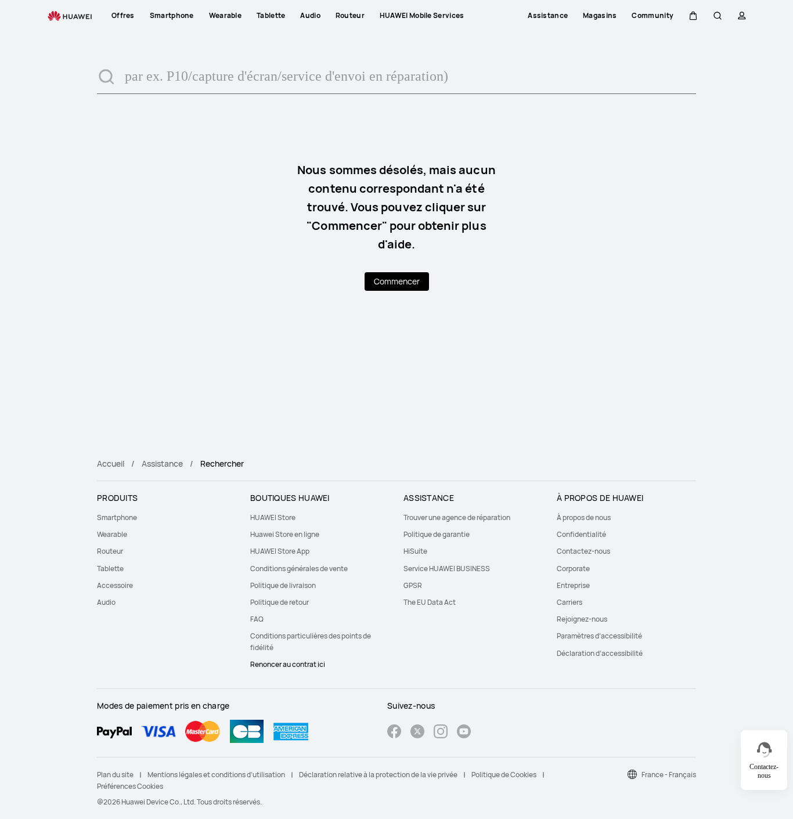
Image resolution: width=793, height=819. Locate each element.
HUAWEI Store (272, 517)
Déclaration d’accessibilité (600, 653)
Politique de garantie (436, 534)
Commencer (397, 281)
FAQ (257, 619)
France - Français (668, 775)
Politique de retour (279, 602)
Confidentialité (581, 534)
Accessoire (115, 585)
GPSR (412, 585)
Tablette (110, 568)
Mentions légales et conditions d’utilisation (216, 775)
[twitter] (417, 732)
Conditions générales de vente (299, 568)
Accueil (110, 463)
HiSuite (415, 551)
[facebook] (394, 732)
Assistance (162, 463)
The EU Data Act (429, 602)
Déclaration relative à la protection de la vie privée (378, 775)
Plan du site (115, 775)
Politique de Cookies (503, 775)
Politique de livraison (283, 585)
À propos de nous (584, 517)
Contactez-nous (583, 551)
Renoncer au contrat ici (287, 664)
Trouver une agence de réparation (456, 517)
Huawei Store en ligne (284, 534)
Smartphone (117, 517)
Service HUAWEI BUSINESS (446, 568)
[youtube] (464, 732)
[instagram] (441, 732)
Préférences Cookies (130, 786)
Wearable (112, 534)
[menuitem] (166, 517)
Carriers (569, 602)
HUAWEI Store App (279, 551)
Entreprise (573, 585)
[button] (693, 15)
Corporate (573, 568)
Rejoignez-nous (582, 619)
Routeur (110, 551)
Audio (106, 602)
